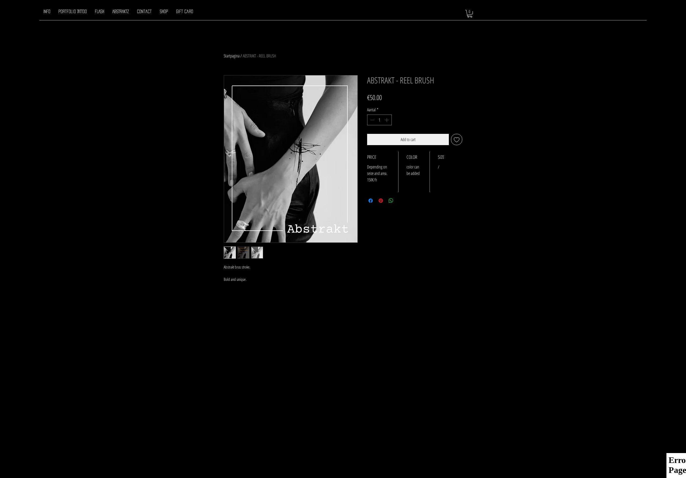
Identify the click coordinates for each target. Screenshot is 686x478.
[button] (469, 14)
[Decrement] (371, 120)
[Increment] (387, 120)
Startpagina (232, 56)
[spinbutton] (379, 120)
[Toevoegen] (456, 139)
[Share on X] (401, 200)
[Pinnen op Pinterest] (381, 200)
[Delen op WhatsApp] (391, 200)
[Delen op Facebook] (370, 200)
